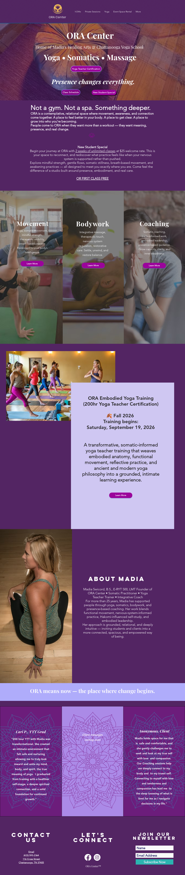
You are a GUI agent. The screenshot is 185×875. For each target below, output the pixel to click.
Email (31, 851)
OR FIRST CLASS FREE (92, 178)
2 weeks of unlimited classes (95, 151)
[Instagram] (97, 857)
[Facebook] (88, 857)
